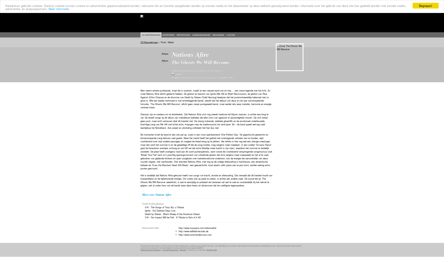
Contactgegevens (170, 250)
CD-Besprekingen (149, 42)
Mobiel (183, 250)
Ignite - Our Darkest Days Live (160, 210)
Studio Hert (212, 250)
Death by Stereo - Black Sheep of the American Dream (172, 214)
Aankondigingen (201, 35)
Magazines (218, 35)
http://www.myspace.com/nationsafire (197, 228)
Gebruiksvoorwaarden (150, 250)
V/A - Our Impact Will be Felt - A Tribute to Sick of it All (173, 217)
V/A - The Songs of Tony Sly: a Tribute (164, 207)
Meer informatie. (59, 9)
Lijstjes (231, 35)
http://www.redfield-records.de (193, 231)
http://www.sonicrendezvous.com (195, 234)
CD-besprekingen (151, 35)
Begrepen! (425, 5)
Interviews (168, 35)
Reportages (183, 35)
